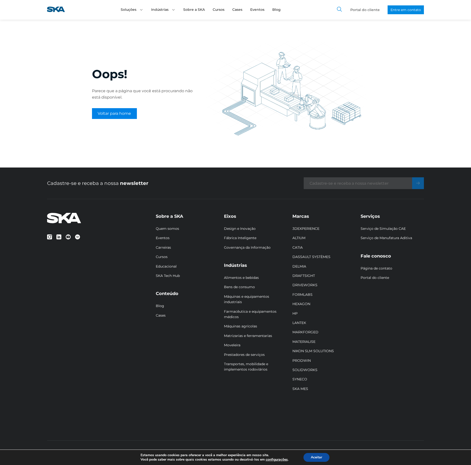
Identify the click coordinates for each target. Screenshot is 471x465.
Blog (276, 9)
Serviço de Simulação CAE (383, 228)
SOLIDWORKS (304, 370)
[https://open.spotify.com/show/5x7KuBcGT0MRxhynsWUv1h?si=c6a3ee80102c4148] (77, 236)
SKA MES (300, 389)
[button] (141, 10)
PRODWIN (301, 360)
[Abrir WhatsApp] (458, 452)
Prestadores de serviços (244, 354)
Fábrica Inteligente (240, 238)
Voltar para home (114, 113)
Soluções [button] (128, 9)
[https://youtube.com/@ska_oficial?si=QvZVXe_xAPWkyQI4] (68, 236)
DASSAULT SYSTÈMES (311, 257)
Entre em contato (406, 10)
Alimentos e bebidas (241, 277)
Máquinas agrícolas (240, 326)
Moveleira (232, 345)
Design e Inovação (240, 228)
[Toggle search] (339, 9)
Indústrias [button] (160, 9)
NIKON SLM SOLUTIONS (313, 351)
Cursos (218, 9)
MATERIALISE (303, 341)
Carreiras (163, 247)
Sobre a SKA (194, 9)
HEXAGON (301, 304)
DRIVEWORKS (304, 285)
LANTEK (299, 323)
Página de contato (376, 268)
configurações (277, 459)
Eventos (257, 9)
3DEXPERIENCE (305, 228)
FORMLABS (302, 294)
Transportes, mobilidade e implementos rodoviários (246, 367)
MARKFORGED (305, 332)
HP (295, 313)
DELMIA (299, 266)
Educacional (166, 266)
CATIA (297, 247)
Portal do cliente (365, 10)
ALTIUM (298, 238)
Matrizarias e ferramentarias (248, 336)
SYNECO (299, 379)
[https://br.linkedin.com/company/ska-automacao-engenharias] (58, 236)
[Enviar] (418, 183)
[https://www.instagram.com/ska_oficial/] (49, 236)
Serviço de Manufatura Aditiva (386, 238)
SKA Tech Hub (168, 275)
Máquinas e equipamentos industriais (246, 299)
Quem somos (167, 228)
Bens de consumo (239, 287)
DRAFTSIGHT (303, 275)
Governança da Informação (247, 247)
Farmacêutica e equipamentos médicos (250, 314)
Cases (237, 9)
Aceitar (316, 457)
